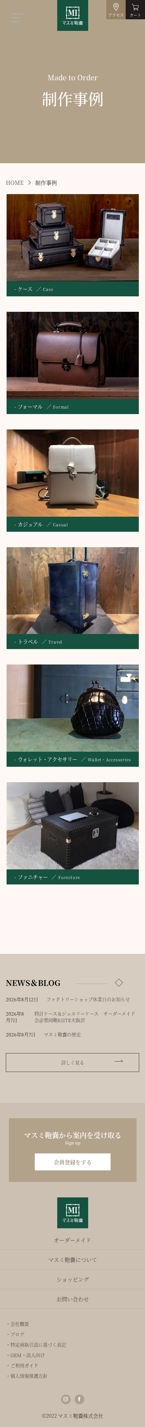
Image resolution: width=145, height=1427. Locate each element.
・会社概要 (17, 1323)
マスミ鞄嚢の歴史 (62, 1034)
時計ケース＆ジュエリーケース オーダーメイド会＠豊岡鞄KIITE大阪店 (84, 1016)
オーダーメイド (72, 1240)
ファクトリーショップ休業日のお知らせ (88, 999)
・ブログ (15, 1334)
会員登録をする (73, 1162)
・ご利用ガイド (22, 1365)
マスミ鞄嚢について (72, 1259)
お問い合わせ (72, 1299)
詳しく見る (72, 1062)
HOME (15, 182)
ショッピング (72, 1279)
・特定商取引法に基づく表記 (36, 1344)
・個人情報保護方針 (27, 1376)
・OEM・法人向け (25, 1355)
